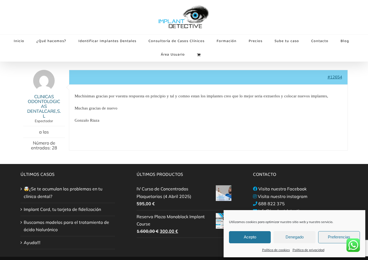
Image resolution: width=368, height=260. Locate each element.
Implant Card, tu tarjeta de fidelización (62, 209)
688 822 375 (271, 203)
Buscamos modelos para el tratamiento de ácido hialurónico (66, 226)
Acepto (250, 237)
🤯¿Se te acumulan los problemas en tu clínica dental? (63, 192)
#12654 (335, 77)
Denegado (295, 237)
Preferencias (339, 237)
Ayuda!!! (32, 242)
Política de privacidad (308, 250)
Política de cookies (276, 250)
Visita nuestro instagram (282, 196)
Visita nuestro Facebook (282, 188)
